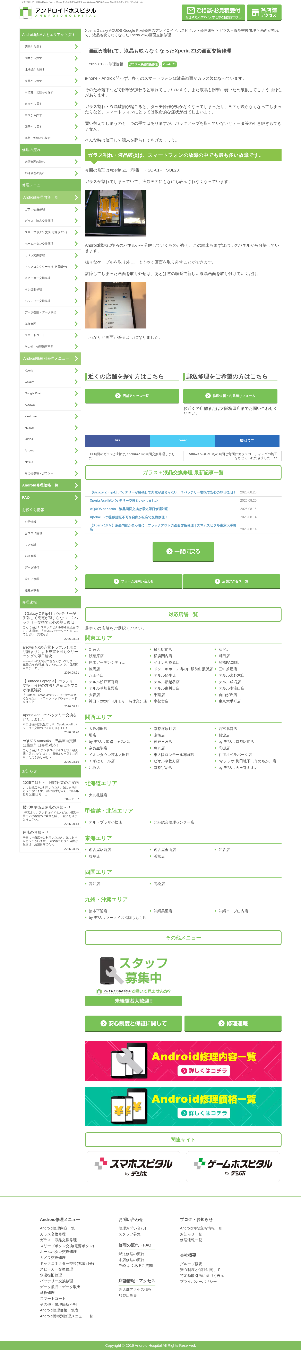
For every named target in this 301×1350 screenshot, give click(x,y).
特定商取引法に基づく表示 (202, 1276)
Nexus (29, 462)
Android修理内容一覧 (40, 197)
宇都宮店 (161, 701)
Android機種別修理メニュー (46, 358)
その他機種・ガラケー (39, 473)
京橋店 (159, 735)
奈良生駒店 (98, 748)
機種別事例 (32, 590)
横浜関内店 (163, 656)
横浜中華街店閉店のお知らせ (47, 807)
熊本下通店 (98, 911)
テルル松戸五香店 (103, 682)
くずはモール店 (102, 761)
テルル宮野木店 (231, 675)
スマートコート (35, 335)
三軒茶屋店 (228, 669)
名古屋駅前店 (100, 850)
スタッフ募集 (130, 1234)
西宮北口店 (228, 729)
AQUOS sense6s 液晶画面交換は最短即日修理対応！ (50, 743)
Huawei (29, 427)
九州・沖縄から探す (38, 138)
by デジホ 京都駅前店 (236, 742)
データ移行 (32, 567)
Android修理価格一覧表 (59, 1310)
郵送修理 (30, 556)
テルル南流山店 (231, 688)
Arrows (29, 450)
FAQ (26, 497)
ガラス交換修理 (35, 209)
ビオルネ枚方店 (167, 761)
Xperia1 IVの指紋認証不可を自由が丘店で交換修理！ (129, 517)
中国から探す (33, 115)
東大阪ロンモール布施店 (174, 755)
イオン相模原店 (167, 662)
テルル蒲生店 (165, 675)
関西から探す (33, 58)
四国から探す (33, 126)
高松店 (159, 884)
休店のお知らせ (36, 832)
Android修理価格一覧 (40, 485)
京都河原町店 (165, 729)
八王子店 (96, 675)
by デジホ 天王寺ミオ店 (238, 768)
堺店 (92, 735)
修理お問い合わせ (133, 1228)
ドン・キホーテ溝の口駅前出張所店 (183, 669)
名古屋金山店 (165, 850)
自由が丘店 (228, 695)
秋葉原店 (96, 656)
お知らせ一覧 (191, 1234)
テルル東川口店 (167, 688)
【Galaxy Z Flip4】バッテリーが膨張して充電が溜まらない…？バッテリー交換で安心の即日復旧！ (50, 617)
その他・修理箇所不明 (39, 346)
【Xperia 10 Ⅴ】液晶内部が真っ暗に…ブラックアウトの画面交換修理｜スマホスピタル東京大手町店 (163, 527)
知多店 (224, 850)
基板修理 (30, 323)
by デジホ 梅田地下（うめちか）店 (247, 761)
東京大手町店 (230, 701)
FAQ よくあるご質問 (136, 1266)
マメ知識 (30, 544)
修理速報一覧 (191, 1240)
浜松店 (159, 856)
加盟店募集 (128, 1295)
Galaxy (29, 381)
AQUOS (30, 404)
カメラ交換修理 (35, 255)
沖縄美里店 (163, 911)
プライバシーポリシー (198, 1282)
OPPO (29, 439)
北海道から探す (35, 69)
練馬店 (94, 669)
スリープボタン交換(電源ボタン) (46, 232)
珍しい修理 (32, 579)
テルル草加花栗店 (103, 688)
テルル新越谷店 (167, 682)
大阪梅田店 (98, 729)
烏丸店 (159, 748)
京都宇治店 (163, 768)
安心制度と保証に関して (200, 1270)
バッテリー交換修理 (38, 300)
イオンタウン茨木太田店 (109, 755)
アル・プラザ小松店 (105, 822)
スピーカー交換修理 (38, 278)
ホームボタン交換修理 (39, 243)
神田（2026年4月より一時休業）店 (118, 701)
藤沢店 (224, 650)
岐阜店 (94, 856)
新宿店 (94, 650)
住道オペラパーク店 (235, 755)
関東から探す (33, 46)
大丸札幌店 (98, 795)
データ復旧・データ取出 (40, 312)
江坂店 (94, 768)
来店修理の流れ (35, 161)
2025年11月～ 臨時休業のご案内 (51, 783)
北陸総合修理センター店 (174, 822)
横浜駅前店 (163, 650)
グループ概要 (191, 1264)
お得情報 (30, 521)
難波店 (224, 735)
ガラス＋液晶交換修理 (39, 220)
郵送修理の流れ (35, 173)
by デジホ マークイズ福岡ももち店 (117, 918)
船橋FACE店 (229, 662)
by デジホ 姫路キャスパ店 (110, 742)
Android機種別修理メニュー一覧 (66, 1316)
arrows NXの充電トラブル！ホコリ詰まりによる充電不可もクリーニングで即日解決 (50, 651)
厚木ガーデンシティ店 (107, 662)
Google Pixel (33, 393)
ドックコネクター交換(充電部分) (46, 266)
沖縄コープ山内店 (233, 911)
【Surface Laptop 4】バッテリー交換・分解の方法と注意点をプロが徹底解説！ (50, 685)
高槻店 (224, 748)
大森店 (94, 695)
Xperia (29, 370)
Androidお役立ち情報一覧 (201, 1228)
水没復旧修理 (33, 289)
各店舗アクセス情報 (135, 1290)
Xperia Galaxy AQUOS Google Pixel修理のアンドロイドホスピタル (140, 30)
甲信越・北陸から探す (39, 92)
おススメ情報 (33, 533)
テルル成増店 (230, 682)
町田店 (224, 656)
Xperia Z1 (169, 64)
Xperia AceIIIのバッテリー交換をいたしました (124, 500)
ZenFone (31, 416)
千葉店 (159, 695)
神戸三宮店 (163, 742)
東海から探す (33, 103)
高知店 (94, 884)
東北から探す (33, 81)
